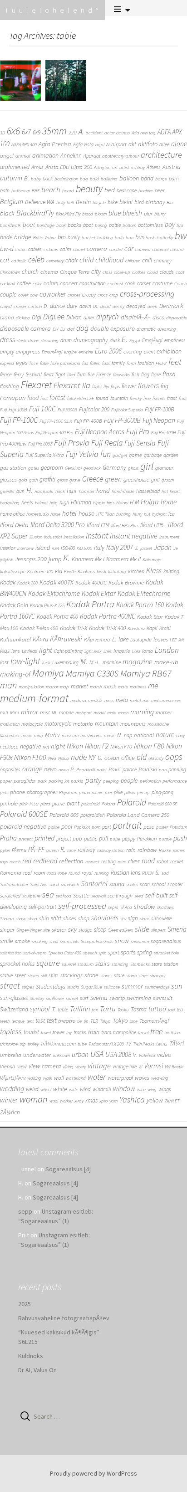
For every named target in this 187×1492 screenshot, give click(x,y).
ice (171, 513)
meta (122, 700)
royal (87, 873)
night (58, 746)
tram (106, 1032)
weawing (159, 1078)
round (74, 873)
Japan (163, 547)
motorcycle (57, 724)
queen (52, 850)
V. (135, 1055)
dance (57, 306)
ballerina (109, 179)
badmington (66, 179)
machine (112, 662)
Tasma (139, 1009)
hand (103, 491)
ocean (111, 758)
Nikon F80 (149, 746)
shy (123, 919)
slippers (158, 930)
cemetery (55, 261)
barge (161, 179)
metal (135, 700)
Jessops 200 (31, 558)
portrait (127, 825)
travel (143, 1033)
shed (32, 919)
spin (102, 953)
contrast (115, 284)
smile (6, 941)
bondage (45, 225)
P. (72, 769)
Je (175, 548)
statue (6, 975)
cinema (49, 272)
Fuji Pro (137, 431)
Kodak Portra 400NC (107, 616)
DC (95, 306)
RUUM (147, 873)
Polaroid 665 (64, 815)
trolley (33, 1044)
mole (111, 713)
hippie (99, 503)
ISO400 (68, 548)
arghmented (15, 167)
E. (125, 339)
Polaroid (131, 802)
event (149, 352)
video (164, 1055)
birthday (155, 202)
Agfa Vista (83, 144)
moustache (158, 724)
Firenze (103, 374)
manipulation (31, 687)
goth (33, 480)
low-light (25, 661)
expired (7, 363)
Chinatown (10, 272)
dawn (85, 306)
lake (123, 639)
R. (62, 849)
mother (164, 712)
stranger (158, 976)
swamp (117, 998)
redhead (45, 860)
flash (168, 374)
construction (92, 283)
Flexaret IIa (72, 385)
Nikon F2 (96, 746)
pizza (45, 804)
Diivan (74, 317)
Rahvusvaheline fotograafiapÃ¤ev (63, 1318)
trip (23, 1044)
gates (33, 468)
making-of (15, 673)
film (81, 374)
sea (48, 894)
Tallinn (80, 1008)
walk (47, 1078)
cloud (152, 272)
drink (21, 341)
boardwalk (10, 225)
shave (20, 919)
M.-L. (95, 662)
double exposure (112, 328)
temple (18, 1021)
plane (58, 803)
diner (89, 317)
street (10, 985)
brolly (74, 237)
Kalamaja (152, 560)
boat (29, 224)
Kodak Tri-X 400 (107, 628)
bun (129, 238)
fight (60, 374)
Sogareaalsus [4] (68, 1169)
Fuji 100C (42, 408)
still (44, 976)
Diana (7, 317)
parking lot (59, 781)
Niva (52, 758)
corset (144, 283)
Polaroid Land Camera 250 (138, 815)
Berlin (83, 202)
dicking (23, 318)
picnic (97, 792)
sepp (25, 1211)
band (147, 178)
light (45, 650)
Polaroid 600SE (24, 814)
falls (106, 363)
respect (92, 862)
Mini (14, 712)
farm (131, 363)
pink (24, 804)
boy (170, 224)
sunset (72, 998)
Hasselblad (148, 491)
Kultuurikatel (15, 639)
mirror (29, 712)
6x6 (13, 130)
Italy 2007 (119, 547)
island (42, 547)
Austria (171, 167)
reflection (71, 860)
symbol (40, 1009)
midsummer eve (166, 700)
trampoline (124, 1032)
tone (133, 1021)
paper (6, 781)
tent (30, 1021)
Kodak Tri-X (73, 628)
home (169, 501)
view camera (45, 1066)
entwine (86, 352)
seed (138, 896)
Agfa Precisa (55, 144)
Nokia (63, 758)
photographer (42, 792)
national (144, 735)
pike (118, 792)
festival (33, 374)
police (53, 827)
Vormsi (153, 1065)
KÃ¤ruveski (66, 638)
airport (119, 144)
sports (128, 952)
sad (165, 873)
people (129, 780)
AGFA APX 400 (24, 145)
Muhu (52, 735)
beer (160, 190)
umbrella (10, 1055)
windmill (102, 1089)
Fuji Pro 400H (163, 433)
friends (159, 398)
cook (130, 283)
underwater (37, 1055)
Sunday (37, 998)
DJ (62, 329)
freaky (136, 398)
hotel (69, 513)
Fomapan (12, 398)
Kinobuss (86, 571)
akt (132, 144)
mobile (66, 712)
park (42, 781)
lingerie (121, 650)
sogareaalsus (166, 941)
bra (180, 225)
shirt (56, 918)
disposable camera (25, 328)
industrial (53, 537)
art (115, 167)
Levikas (29, 651)
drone (33, 341)
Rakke (165, 850)
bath (5, 190)
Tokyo (120, 1020)
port (106, 827)
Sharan (7, 919)
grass (62, 480)
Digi (36, 317)
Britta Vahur (44, 238)
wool (53, 1101)
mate (123, 687)
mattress (138, 687)
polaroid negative (23, 826)
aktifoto (147, 144)
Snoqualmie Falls (97, 941)
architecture (161, 154)
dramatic (146, 329)
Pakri (114, 769)
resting (108, 861)
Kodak (7, 582)
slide (142, 929)
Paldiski (147, 769)
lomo (147, 651)
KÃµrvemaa (97, 639)
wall (59, 1078)
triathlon (172, 1033)
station (171, 964)
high (64, 502)
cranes (74, 295)
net (46, 746)
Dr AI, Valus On (37, 1370)
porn (96, 827)
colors (51, 283)
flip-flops (111, 387)
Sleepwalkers (120, 930)
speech (90, 953)
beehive (145, 191)
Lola (136, 651)
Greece (92, 479)
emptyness (28, 351)
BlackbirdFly (35, 213)
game (135, 454)
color (37, 284)
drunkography (91, 340)
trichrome (9, 1044)
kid (58, 571)
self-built (156, 895)
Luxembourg (65, 662)
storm (131, 976)
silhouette (161, 918)
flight (97, 387)
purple (165, 839)
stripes (28, 987)
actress (123, 133)
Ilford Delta (14, 525)
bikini (126, 202)
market (79, 686)
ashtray (138, 167)
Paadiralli (85, 770)
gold (23, 480)
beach (50, 190)
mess (109, 700)
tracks (80, 1032)
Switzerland (14, 1009)
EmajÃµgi (152, 340)
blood (87, 214)
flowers (148, 385)
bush (150, 238)
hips (110, 503)
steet (20, 975)
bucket (88, 238)
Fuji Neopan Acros (99, 431)
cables (35, 249)
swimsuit (162, 998)
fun (105, 454)
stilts (54, 975)
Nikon (75, 745)
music (109, 735)
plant (73, 803)
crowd (6, 306)
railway (86, 850)
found (102, 398)
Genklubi (73, 468)
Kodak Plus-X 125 (47, 605)
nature (165, 734)
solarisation (10, 953)
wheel (45, 1089)
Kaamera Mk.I (88, 559)
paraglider (25, 781)
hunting (123, 514)
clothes (138, 272)
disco (158, 317)
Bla (170, 202)
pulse (115, 839)
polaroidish (92, 815)
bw (181, 235)
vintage (99, 1066)
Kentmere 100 (40, 571)
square (48, 963)
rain (131, 850)
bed (109, 190)
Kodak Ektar (99, 593)
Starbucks (140, 964)
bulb (119, 238)
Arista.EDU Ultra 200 (68, 167)
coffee (24, 283)
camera (97, 249)
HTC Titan (105, 514)
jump (55, 559)
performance (174, 781)
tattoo (157, 1009)
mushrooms (91, 735)
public (90, 838)
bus (139, 237)
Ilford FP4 (98, 525)
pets (4, 792)
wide (73, 1089)
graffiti (47, 479)
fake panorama (65, 363)
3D (2, 133)
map (64, 687)
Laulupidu (141, 639)
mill (4, 712)
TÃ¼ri (176, 1043)
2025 (24, 1304)
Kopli (152, 628)
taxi (171, 1010)
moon (123, 713)
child (86, 259)
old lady (155, 758)
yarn (113, 1101)
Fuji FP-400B (88, 420)
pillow (129, 792)
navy (180, 735)
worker (66, 1101)
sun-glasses (14, 998)
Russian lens (125, 873)
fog (164, 386)
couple (8, 294)
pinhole (9, 803)
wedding (12, 1088)
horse (55, 514)
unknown (61, 1055)
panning (177, 769)
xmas (91, 1100)
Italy (99, 547)
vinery (80, 1067)
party (93, 780)
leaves (160, 639)
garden (170, 455)
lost (4, 662)
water (97, 1077)
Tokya (105, 1021)
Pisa (34, 803)
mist (45, 712)
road (148, 860)
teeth (5, 1021)
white (60, 1089)
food (33, 398)
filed (71, 375)
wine (141, 1089)
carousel (160, 249)
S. (157, 872)
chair (71, 260)
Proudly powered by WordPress (93, 1473)
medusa (78, 700)
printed (44, 837)
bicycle (99, 202)
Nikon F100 (30, 757)
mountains (133, 724)
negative (30, 746)
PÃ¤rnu (19, 850)
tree (156, 1031)
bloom (101, 214)
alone (179, 143)
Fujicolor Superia (127, 410)
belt (70, 202)
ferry (19, 374)
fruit (183, 398)
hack (60, 491)
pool (66, 826)
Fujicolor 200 (94, 409)
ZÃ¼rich (10, 1112)
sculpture (31, 896)
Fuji (3, 410)
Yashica (132, 1099)
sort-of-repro (34, 953)
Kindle (70, 571)
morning (142, 712)
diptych (107, 317)
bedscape (127, 190)
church (30, 271)
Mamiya (48, 673)
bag (84, 179)
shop (83, 918)
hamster (86, 491)
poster (162, 827)
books (74, 225)
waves (142, 1078)
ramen (179, 850)
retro (122, 862)
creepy (89, 295)
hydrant (159, 514)
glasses (8, 479)
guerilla (7, 491)
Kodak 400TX (56, 582)
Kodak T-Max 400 (39, 628)
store (119, 975)
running (101, 873)
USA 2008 (118, 1054)
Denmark (171, 306)
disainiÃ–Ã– (136, 317)
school (159, 884)
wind (85, 1089)
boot (88, 224)
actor (109, 133)
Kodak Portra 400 (57, 616)
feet (175, 361)
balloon (129, 178)
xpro (103, 1101)
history (122, 503)
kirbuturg (117, 571)
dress (7, 339)
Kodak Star (150, 616)
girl (146, 465)
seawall (98, 896)
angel (7, 155)
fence (6, 374)
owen (64, 770)
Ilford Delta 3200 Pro (57, 524)
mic (146, 700)
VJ (140, 1067)
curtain (35, 306)
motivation (10, 724)
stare (157, 964)
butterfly (165, 238)
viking (68, 1067)
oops (173, 756)
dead (105, 306)
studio (73, 987)
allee (164, 144)
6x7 (26, 132)
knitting (171, 571)
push (180, 838)
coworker (52, 294)
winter (9, 1100)
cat (5, 260)
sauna (116, 884)
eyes (22, 362)
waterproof (120, 1078)
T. (54, 1009)
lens (15, 651)
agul (99, 145)
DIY (56, 329)
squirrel (69, 964)
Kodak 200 (27, 583)
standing (120, 964)
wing (152, 1089)
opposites (10, 769)
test (40, 1020)
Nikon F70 (121, 746)
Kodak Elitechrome (144, 593)
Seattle (81, 895)
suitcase (112, 987)
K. (66, 558)
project (63, 839)
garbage (153, 455)
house (86, 513)
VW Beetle (174, 1067)
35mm (54, 131)
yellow (155, 1100)
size (46, 930)
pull (103, 838)
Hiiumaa (81, 502)
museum (70, 735)
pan (163, 770)
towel (46, 1033)
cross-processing (147, 293)
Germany (114, 467)
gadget (120, 455)
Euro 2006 (108, 351)
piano (84, 792)
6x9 (36, 132)
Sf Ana (126, 907)
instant (97, 535)
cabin (20, 249)
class (107, 272)
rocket (176, 861)
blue (114, 213)
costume (162, 283)
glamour (164, 468)
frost (172, 398)
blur (148, 213)
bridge (22, 237)
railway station (110, 850)
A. (81, 132)
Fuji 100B (18, 409)
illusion (36, 537)
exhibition (169, 351)
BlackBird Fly (68, 214)
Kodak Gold (14, 605)
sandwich (70, 884)
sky (72, 929)
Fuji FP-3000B (122, 420)
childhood (109, 259)
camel (79, 249)
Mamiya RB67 (146, 673)
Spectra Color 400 (64, 953)
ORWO (50, 770)
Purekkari (147, 839)
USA (96, 1053)
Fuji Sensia (140, 442)
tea (180, 1009)
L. (114, 639)
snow (122, 940)
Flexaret (36, 385)
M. (84, 661)
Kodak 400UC (91, 582)
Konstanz (136, 628)
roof (27, 873)
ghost (133, 468)
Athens (154, 167)
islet (55, 548)
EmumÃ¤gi (52, 352)
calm (65, 249)
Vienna (7, 1066)
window (124, 1088)
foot (44, 398)
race (71, 850)
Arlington (102, 167)
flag (145, 374)
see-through (120, 895)
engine (70, 352)
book (61, 225)
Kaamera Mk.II (123, 559)
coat (180, 272)
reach (15, 862)
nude (79, 757)
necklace (9, 746)
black (7, 213)
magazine (138, 661)
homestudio (37, 514)
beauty (89, 189)
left (181, 640)
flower (129, 386)
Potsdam (178, 827)
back (48, 178)
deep (152, 306)
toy (69, 1033)
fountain (119, 398)
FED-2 (161, 363)
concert (69, 283)
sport (113, 952)
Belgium (11, 201)
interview (25, 548)
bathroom (20, 191)
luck (46, 663)
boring (101, 225)
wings (164, 1089)
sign (133, 918)
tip (86, 1021)
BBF (35, 191)
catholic (18, 261)
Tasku (123, 1010)
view (22, 1066)
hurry (137, 514)
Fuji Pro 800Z (40, 444)
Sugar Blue (91, 987)
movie (26, 735)
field (49, 374)
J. (136, 547)
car (128, 248)
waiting (34, 1078)
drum (66, 340)
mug (38, 735)
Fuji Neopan (159, 420)
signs (144, 919)
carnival (142, 249)
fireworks (121, 375)
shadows (165, 907)
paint (102, 770)
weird (32, 1089)
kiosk (101, 571)
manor (52, 687)
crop (113, 295)
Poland (108, 804)
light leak (93, 651)
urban (80, 1054)
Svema (99, 998)
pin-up (143, 792)
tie (79, 1021)
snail (53, 941)
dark (72, 306)
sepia (113, 907)
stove (143, 976)
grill (155, 480)
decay (118, 306)
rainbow (147, 850)
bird (139, 202)
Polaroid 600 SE (162, 804)
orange (32, 768)
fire (91, 374)
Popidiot (82, 827)
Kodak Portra (90, 604)
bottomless (150, 224)
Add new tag (144, 133)
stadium (86, 964)
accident (94, 133)
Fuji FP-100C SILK (55, 421)
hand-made (123, 491)
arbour (132, 156)
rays (4, 862)
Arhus (37, 167)
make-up (166, 662)
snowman (140, 941)
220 (73, 132)
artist (124, 167)
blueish (132, 213)
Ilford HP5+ (153, 525)
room (39, 873)
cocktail (7, 284)
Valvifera (147, 1055)
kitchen (136, 571)
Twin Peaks (143, 1044)
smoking (40, 941)
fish (135, 374)
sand (54, 884)
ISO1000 (84, 548)
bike (113, 202)
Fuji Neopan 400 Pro (54, 433)
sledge (85, 930)
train (93, 1032)
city (96, 271)
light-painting (68, 651)
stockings (71, 975)
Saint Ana (39, 884)
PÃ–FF (36, 849)
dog (82, 328)
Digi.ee (53, 317)
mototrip (83, 724)
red (26, 860)
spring (144, 952)
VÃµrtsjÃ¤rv (12, 1078)
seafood (63, 896)
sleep (100, 929)
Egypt (134, 341)
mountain (106, 724)
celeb (36, 260)
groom (168, 480)
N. (119, 735)
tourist (31, 1032)
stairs (102, 963)
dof (70, 328)
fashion (146, 362)
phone (17, 792)
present (26, 839)
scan (145, 884)
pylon (5, 850)
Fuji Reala (107, 442)
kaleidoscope (12, 571)
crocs (103, 295)
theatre (66, 1021)
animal (22, 156)
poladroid (90, 804)
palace (130, 769)
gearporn (52, 468)
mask (109, 686)
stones (106, 976)
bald (94, 179)
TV (128, 1043)
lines (107, 651)
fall (85, 363)
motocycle (32, 724)
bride (6, 237)
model (99, 713)
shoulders (104, 917)
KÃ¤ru (40, 639)
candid (116, 249)
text (51, 1020)
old (142, 757)
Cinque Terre (74, 272)
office (128, 758)
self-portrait (42, 907)
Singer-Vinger (28, 930)
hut (147, 514)
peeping (111, 781)
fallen (95, 363)
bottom (129, 225)
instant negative (133, 535)
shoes (69, 918)
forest (57, 397)
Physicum (68, 792)
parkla (77, 781)
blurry (159, 214)
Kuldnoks (30, 1356)
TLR (94, 1021)
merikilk (95, 700)
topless (11, 1031)
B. (26, 178)
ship (44, 918)
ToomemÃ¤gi (154, 1021)
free (147, 398)
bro (62, 237)
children (132, 261)
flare (156, 374)
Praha (8, 838)
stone (91, 975)
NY (92, 757)
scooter (175, 884)
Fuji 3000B (67, 410)
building (105, 238)
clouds (167, 272)
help (53, 503)
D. (46, 306)
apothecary (113, 156)
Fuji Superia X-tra (44, 454)
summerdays (157, 987)
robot (162, 861)
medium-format (34, 698)
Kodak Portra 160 (140, 604)
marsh (96, 687)
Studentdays (50, 986)
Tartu (108, 1009)
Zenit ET (172, 1101)
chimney (163, 260)
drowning (50, 341)
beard (68, 191)
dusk (115, 340)
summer (132, 986)
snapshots (69, 941)
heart (175, 491)
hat (165, 491)
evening (132, 351)
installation (74, 537)
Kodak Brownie (126, 582)
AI (107, 145)
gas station (13, 468)
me (153, 685)
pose (148, 827)
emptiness (175, 340)
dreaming (166, 329)
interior (7, 548)
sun (176, 986)
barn (174, 178)
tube (82, 1044)
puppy (128, 839)
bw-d (7, 249)
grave (74, 480)
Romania (10, 873)
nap (128, 735)
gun (20, 491)
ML (54, 713)
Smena (177, 929)
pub (77, 838)
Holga (150, 501)
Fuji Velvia (82, 454)
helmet (41, 503)
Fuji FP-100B (159, 409)
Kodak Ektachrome (54, 593)
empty (7, 351)
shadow (144, 906)
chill (147, 260)
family (118, 363)
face (34, 363)
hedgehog (10, 503)
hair (72, 491)
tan (95, 1010)
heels (27, 502)
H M (134, 502)
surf (84, 998)
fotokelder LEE (80, 398)
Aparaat (92, 156)
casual (176, 249)
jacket (146, 548)
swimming (139, 998)
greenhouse (136, 479)
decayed (136, 306)
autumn (11, 177)
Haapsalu (44, 491)
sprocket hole (166, 953)
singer (7, 929)
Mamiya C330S (92, 673)
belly (60, 202)
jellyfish (6, 560)
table (63, 1009)
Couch (180, 284)
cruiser (20, 306)
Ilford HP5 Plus (124, 525)
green (113, 478)
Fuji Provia (71, 442)
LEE (173, 640)
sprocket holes (17, 963)
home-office (12, 514)
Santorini (94, 883)
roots (51, 873)
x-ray (79, 1101)
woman (34, 1099)
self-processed (82, 905)
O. (100, 758)
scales (132, 884)
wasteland (76, 1078)
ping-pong (162, 792)
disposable (176, 318)
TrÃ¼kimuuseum (58, 1044)
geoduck (92, 468)
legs (5, 650)
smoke (22, 941)
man (8, 685)
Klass (154, 570)
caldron (51, 249)
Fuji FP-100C (19, 420)
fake (44, 363)
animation (45, 155)
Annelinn (71, 155)
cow (34, 295)
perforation (150, 781)
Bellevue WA (39, 202)
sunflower (55, 998)
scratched (10, 895)
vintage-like (125, 1066)
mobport (83, 713)
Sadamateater (14, 884)
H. (29, 490)
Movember (10, 735)
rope (62, 873)
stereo (33, 976)
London (167, 650)
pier (108, 792)
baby (36, 179)
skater (59, 929)
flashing (9, 386)
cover (23, 295)
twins (161, 1044)
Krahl (165, 628)
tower (58, 1032)
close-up (122, 272)
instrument (169, 537)
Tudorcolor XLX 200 (106, 1044)
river (134, 860)
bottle (115, 225)
